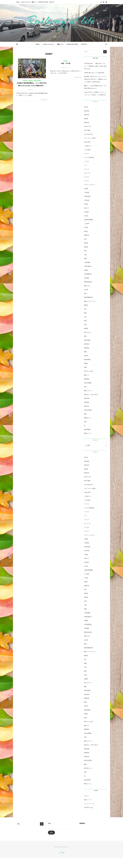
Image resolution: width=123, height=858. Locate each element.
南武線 (86, 243)
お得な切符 (87, 142)
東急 (85, 293)
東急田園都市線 (88, 297)
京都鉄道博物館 (88, 219)
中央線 (86, 204)
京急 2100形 (65, 63)
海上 (85, 309)
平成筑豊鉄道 (88, 274)
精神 (85, 336)
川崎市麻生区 (88, 266)
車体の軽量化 (88, 383)
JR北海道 (86, 111)
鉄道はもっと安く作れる (91, 394)
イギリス (86, 153)
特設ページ (34, 2)
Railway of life (61, 20)
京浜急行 (25, 80)
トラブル (86, 161)
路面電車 (86, 379)
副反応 (86, 231)
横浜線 (86, 305)
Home (17, 2)
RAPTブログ (87, 126)
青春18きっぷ (88, 418)
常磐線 (86, 270)
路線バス (86, 375)
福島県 (86, 328)
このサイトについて (25, 2)
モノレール (87, 173)
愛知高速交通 (88, 282)
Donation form (43, 2)
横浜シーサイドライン (90, 301)
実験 (85, 258)
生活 (85, 317)
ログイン (86, 796)
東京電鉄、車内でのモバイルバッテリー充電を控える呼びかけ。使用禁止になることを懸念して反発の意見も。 (95, 79)
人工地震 (86, 223)
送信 (51, 832)
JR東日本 (86, 115)
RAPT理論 (87, 130)
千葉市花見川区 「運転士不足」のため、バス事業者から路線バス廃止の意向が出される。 (95, 66)
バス (85, 165)
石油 (85, 324)
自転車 (86, 355)
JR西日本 (86, 122)
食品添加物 (87, 429)
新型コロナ (87, 286)
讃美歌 (86, 363)
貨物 (85, 367)
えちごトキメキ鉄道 (89, 138)
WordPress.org (88, 807)
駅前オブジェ (88, 433)
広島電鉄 (86, 278)
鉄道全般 (86, 398)
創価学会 (86, 235)
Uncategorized (88, 134)
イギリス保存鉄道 (89, 157)
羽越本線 (86, 348)
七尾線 (86, 188)
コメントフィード (89, 803)
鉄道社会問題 (37, 80)
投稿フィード (88, 800)
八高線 (86, 227)
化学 (85, 239)
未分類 (86, 289)
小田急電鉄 (87, 262)
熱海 (85, 313)
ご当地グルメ (88, 146)
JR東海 (86, 118)
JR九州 (86, 107)
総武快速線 (87, 340)
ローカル (86, 177)
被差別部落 (87, 359)
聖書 (85, 352)
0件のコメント (31, 89)
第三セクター (88, 332)
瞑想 (85, 320)
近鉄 (85, 387)
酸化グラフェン (88, 390)
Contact (51, 2)
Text (49, 823)
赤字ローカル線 (88, 371)
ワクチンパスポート (89, 184)
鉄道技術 (86, 402)
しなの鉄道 (87, 149)
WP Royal (65, 847)
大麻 (85, 254)
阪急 (85, 414)
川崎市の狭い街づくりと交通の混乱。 (94, 72)
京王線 (86, 216)
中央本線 (86, 200)
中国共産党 (87, 196)
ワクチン (86, 181)
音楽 (85, 421)
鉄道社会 (30, 80)
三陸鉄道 (86, 192)
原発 (85, 250)
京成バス (86, 208)
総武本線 (86, 344)
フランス (86, 169)
